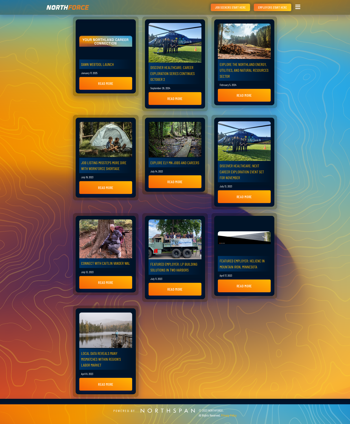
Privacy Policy (229, 415)
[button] (105, 83)
